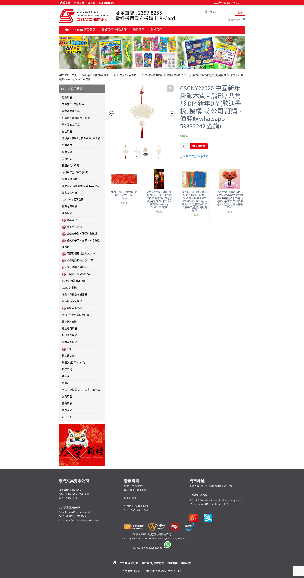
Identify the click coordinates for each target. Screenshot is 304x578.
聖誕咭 (66, 382)
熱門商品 (67, 410)
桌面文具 (67, 151)
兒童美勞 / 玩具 (70, 165)
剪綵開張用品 (74, 308)
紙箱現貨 (72, 220)
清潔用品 (67, 213)
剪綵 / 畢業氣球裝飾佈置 (75, 314)
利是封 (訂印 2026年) (73, 362)
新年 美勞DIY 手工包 (125, 75)
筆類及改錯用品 (71, 111)
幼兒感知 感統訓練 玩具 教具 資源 (80, 185)
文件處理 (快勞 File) (73, 104)
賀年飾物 (67, 369)
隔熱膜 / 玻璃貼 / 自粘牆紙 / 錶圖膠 (81, 138)
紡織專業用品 (69, 206)
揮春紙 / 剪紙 (69, 321)
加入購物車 (198, 146)
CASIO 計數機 (69, 287)
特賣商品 (67, 403)
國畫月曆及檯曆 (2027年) (80, 260)
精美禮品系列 (69, 355)
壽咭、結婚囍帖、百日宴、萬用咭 (81, 389)
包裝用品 (67, 131)
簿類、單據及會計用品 (74, 294)
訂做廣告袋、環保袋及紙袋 (82, 233)
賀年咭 (66, 376)
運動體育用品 (69, 328)
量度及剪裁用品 (71, 124)
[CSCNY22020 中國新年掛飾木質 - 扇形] (141, 112)
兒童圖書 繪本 (70, 179)
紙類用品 (67, 97)
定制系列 (67, 417)
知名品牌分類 (69, 192)
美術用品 (67, 158)
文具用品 (67, 396)
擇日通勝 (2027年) (77, 267)
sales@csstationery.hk (79, 512)
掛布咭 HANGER (75, 226)
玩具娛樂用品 (69, 335)
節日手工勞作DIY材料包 (95, 75)
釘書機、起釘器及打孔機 (76, 117)
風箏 (69, 348)
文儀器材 (67, 145)
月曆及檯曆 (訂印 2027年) (81, 253)
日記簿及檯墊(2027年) (79, 274)
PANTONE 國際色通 (73, 199)
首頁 (74, 75)
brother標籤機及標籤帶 (75, 280)
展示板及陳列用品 (72, 301)
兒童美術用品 (69, 342)
